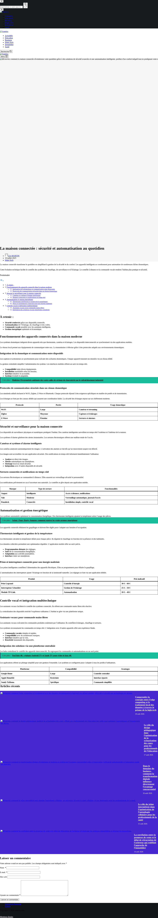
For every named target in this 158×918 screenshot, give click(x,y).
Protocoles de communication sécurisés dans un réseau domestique (35, 291)
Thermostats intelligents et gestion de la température (30, 301)
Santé (7, 47)
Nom (3, 868)
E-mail (3, 872)
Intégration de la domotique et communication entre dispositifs (34, 289)
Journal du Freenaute (13, 904)
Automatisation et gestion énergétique (20, 300)
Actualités (9, 36)
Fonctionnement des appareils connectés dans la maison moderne (29, 287)
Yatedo (7, 906)
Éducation (9, 38)
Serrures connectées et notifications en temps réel (29, 297)
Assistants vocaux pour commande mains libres (28, 308)
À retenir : (10, 285)
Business (8, 40)
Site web (3, 877)
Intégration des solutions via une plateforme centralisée (31, 310)
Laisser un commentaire (9, 900)
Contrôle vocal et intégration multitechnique (22, 306)
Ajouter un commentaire (10, 895)
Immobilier (9, 45)
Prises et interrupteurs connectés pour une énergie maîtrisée (32, 303)
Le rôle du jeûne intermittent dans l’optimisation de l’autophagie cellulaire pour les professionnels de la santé (147, 812)
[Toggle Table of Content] (2, 281)
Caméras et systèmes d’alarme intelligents (26, 295)
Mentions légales (6, 917)
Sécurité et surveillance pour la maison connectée (24, 293)
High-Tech (9, 42)
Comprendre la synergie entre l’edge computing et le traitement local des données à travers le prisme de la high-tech (145, 703)
